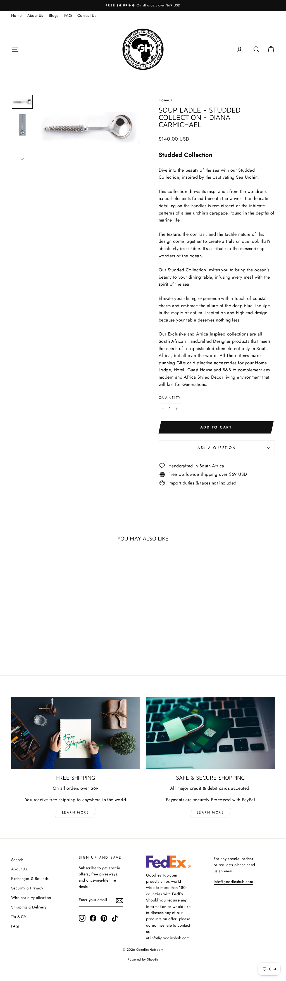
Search (17, 860)
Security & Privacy (27, 888)
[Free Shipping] (75, 733)
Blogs (54, 15)
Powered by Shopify (143, 959)
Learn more (75, 812)
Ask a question (216, 447)
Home (16, 15)
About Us (35, 15)
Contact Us (86, 15)
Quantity (170, 397)
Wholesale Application (31, 897)
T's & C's (19, 916)
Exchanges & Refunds (30, 878)
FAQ (68, 15)
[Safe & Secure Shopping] (210, 733)
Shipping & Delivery (29, 907)
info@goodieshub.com (170, 938)
